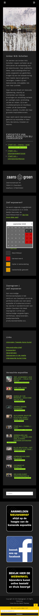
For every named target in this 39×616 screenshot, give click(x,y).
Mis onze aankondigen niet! (19, 608)
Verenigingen (11, 353)
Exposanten (11, 350)
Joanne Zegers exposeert (20, 408)
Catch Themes (24, 603)
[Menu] (5, 2)
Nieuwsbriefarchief (14, 347)
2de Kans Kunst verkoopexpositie (22, 476)
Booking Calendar (13, 248)
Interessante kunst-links (16, 358)
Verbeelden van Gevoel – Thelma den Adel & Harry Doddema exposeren (19, 438)
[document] (19, 247)
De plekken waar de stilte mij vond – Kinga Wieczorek (22, 418)
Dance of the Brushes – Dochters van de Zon (23, 398)
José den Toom (20, 388)
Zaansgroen (22, 599)
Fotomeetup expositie (19, 467)
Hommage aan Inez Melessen (22, 458)
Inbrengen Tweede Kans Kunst (19, 342)
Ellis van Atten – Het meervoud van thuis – (23, 449)
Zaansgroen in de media (16, 355)
